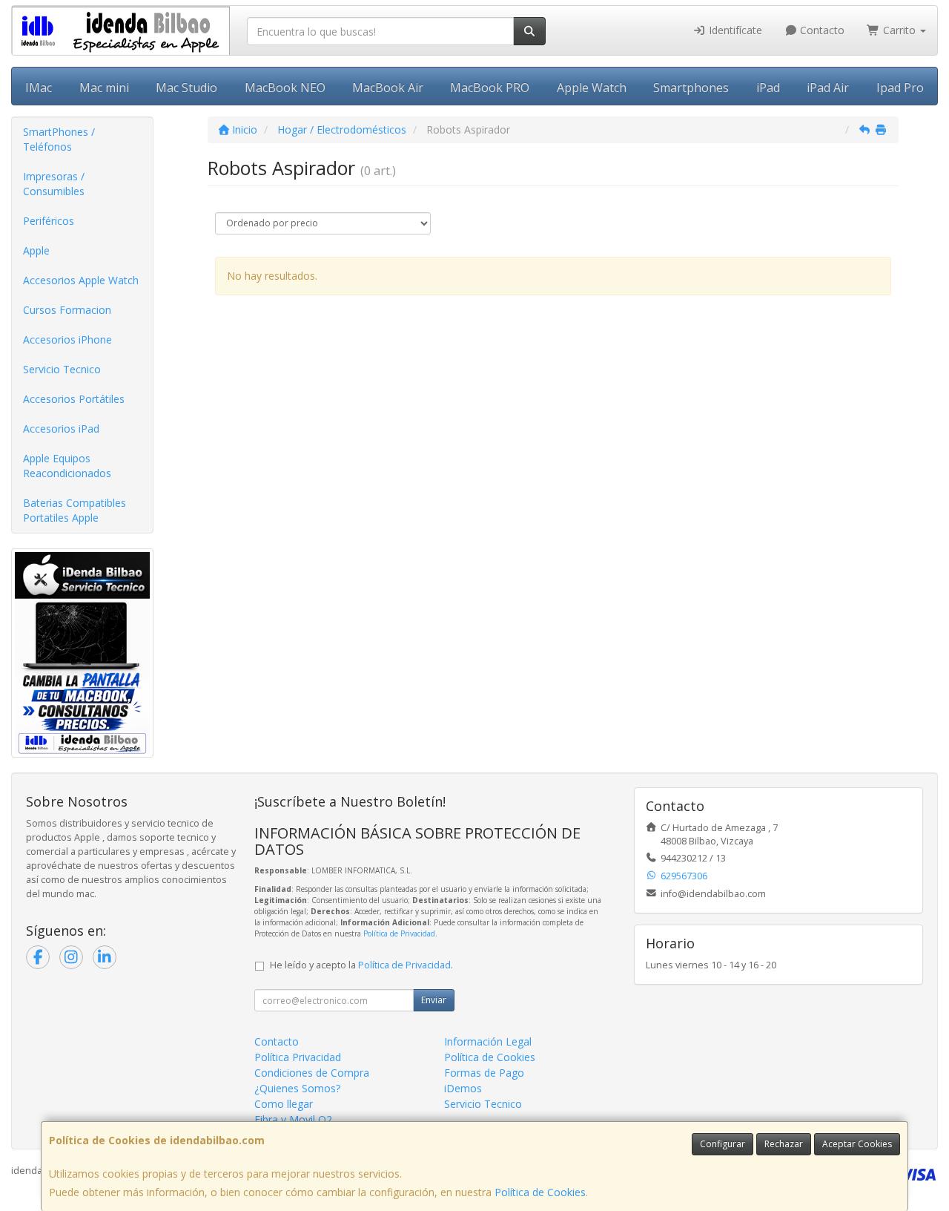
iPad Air (828, 87)
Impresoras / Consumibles (54, 183)
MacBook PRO (489, 87)
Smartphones (691, 87)
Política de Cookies (540, 1192)
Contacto (820, 30)
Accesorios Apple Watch (81, 280)
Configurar (722, 1144)
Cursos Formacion (67, 310)
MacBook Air (387, 87)
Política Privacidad (297, 1057)
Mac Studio (186, 87)
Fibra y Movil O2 (293, 1119)
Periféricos (48, 221)
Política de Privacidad (399, 933)
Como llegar (283, 1104)
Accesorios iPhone (67, 339)
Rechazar (783, 1144)
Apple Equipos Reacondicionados (67, 465)
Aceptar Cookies (857, 1144)
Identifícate (734, 30)
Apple (36, 250)
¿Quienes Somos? (297, 1088)
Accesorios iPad (61, 428)
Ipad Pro (900, 87)
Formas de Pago (484, 1073)
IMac (38, 87)
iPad (768, 87)
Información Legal (488, 1041)
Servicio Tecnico (62, 369)
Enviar (433, 1000)
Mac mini (104, 87)
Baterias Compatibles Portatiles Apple (74, 510)
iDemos (463, 1088)
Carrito (899, 30)
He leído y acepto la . (361, 965)
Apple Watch (591, 87)
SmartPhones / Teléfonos (59, 139)
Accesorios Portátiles (74, 399)
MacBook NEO (285, 87)
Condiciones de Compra (311, 1073)
